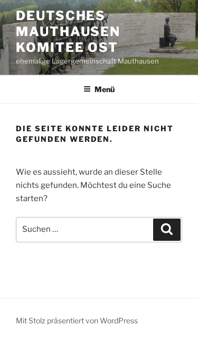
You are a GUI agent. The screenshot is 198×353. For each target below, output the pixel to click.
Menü (105, 89)
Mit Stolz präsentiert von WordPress (77, 320)
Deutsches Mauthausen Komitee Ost (68, 31)
